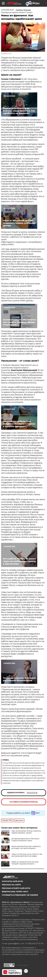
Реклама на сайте (11, 885)
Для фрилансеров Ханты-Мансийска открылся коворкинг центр (25, 839)
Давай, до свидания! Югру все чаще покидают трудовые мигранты (24, 863)
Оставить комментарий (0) (24, 802)
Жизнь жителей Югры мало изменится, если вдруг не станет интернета (26, 847)
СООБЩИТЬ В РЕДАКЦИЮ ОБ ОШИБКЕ (20, 895)
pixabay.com (6, 53)
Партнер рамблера (22, 965)
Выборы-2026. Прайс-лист (15, 892)
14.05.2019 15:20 (7, 10)
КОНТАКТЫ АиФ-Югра (12, 881)
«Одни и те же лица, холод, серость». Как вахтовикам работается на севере (26, 855)
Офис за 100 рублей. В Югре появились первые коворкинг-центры (26, 832)
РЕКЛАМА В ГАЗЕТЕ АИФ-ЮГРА (16, 888)
